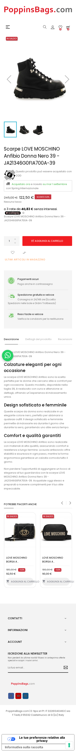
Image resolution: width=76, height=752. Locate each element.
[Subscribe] (64, 668)
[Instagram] (25, 696)
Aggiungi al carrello (48, 241)
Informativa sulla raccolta (24, 747)
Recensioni (65, 339)
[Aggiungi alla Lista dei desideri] (13, 253)
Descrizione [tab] (11, 339)
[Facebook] (11, 696)
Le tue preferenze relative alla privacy (42, 739)
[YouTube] (18, 696)
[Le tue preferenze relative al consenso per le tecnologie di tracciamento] (69, 745)
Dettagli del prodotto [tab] (38, 339)
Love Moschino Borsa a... (16, 559)
